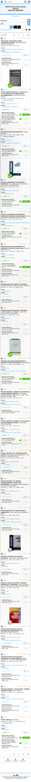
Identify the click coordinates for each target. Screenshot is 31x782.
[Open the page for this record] (15, 79)
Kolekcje (9, 29)
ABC (8, 45)
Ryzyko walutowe (6, 698)
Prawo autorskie (17, 404)
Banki (3, 52)
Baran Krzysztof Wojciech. (8, 254)
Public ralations (14, 106)
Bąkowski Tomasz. (6, 665)
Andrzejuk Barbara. (7, 49)
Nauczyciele (5, 293)
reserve (26, 114)
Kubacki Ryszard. (16, 637)
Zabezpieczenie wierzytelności (13, 52)
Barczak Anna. (5, 368)
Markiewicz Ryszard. (14, 401)
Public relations (5, 729)
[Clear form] (26, 30)
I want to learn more (10, 778)
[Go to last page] (28, 35)
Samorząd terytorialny (21, 370)
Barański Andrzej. (6, 290)
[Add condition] (11, 27)
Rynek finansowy (20, 698)
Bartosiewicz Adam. (7, 637)
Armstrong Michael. (6, 140)
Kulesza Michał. (16, 190)
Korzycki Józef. (13, 103)
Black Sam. (5, 726)
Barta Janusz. (5, 401)
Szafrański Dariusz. (25, 222)
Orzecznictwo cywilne (7, 404)
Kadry (3, 143)
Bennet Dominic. (6, 695)
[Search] (17, 27)
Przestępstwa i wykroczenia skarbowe (11, 640)
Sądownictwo (12, 257)
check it (26, 60)
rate (29, 38)
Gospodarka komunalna (8, 193)
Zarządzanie (9, 143)
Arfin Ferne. (5, 103)
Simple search (3, 29)
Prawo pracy (5, 257)
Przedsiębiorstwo (6, 106)
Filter (5, 35)
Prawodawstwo (5, 668)
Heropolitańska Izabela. (17, 49)
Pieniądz (13, 698)
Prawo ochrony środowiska (8, 370)
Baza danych (5, 566)
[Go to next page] (23, 35)
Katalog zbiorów (15, 16)
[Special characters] (29, 30)
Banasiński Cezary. (7, 190)
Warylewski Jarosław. (19, 665)
